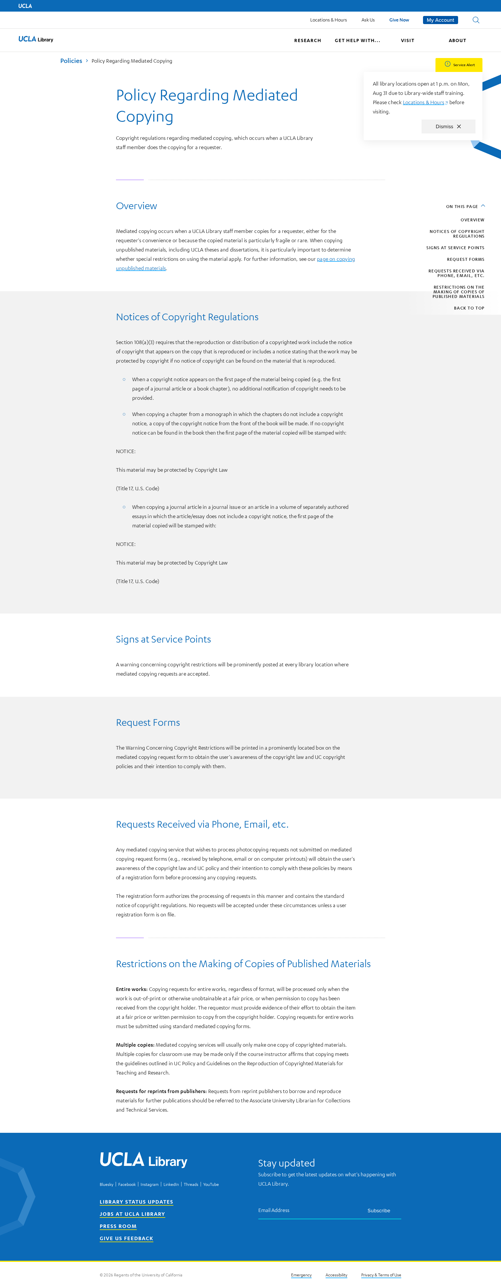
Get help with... (358, 40)
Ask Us (368, 20)
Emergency (301, 1274)
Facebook (127, 1184)
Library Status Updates (136, 1201)
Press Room (118, 1226)
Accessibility (336, 1274)
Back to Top (469, 307)
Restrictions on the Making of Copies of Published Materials (459, 291)
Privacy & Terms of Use (381, 1274)
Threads (191, 1184)
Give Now (399, 19)
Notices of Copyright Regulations (457, 233)
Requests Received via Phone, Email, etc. (457, 273)
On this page (462, 206)
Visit (408, 40)
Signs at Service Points (455, 247)
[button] (476, 20)
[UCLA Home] (25, 5)
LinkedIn (171, 1184)
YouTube (211, 1184)
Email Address (274, 1209)
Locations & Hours (328, 20)
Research (307, 40)
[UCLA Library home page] (36, 40)
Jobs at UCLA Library (132, 1214)
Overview (473, 219)
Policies (71, 60)
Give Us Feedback (126, 1238)
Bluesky (106, 1184)
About (457, 40)
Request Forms (466, 259)
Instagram (150, 1184)
